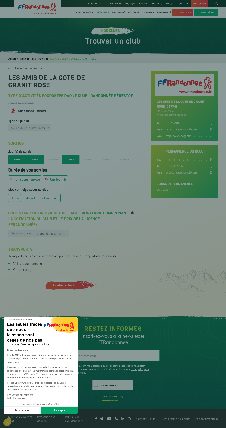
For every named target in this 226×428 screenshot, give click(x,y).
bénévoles (156, 3)
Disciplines (101, 12)
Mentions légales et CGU (20, 419)
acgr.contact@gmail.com (181, 129)
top (197, 404)
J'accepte (59, 410)
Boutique (130, 3)
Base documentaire (206, 418)
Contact (141, 418)
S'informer (162, 12)
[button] (7, 422)
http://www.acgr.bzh (178, 136)
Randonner (118, 12)
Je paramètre (21, 410)
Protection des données (46, 419)
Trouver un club (39, 58)
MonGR (143, 3)
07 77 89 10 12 (174, 166)
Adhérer (148, 12)
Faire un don (199, 3)
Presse (169, 3)
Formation (183, 3)
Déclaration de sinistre (176, 418)
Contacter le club (65, 285)
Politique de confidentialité (74, 419)
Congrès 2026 (95, 3)
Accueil (12, 58)
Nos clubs (133, 12)
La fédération (83, 12)
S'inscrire (110, 396)
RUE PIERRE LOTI (177, 160)
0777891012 (173, 123)
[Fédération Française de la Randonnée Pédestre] (37, 8)
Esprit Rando (114, 3)
